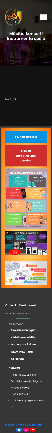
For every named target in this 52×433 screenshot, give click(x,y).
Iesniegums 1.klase (23, 344)
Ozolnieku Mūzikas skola (21, 305)
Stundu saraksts (26, 137)
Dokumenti (16, 324)
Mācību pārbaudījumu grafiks (26, 155)
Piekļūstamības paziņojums (23, 424)
